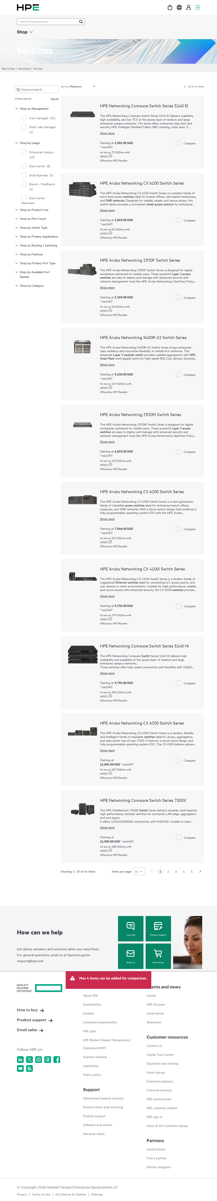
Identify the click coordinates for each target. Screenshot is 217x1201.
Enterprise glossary (160, 1081)
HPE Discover (156, 1004)
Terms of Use (41, 1194)
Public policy (92, 1075)
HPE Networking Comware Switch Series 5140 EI (144, 105)
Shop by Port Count (33, 218)
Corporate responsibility (100, 1022)
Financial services (159, 1090)
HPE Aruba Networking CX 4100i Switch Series (142, 568)
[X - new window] (29, 1059)
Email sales (27, 1029)
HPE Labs (89, 1031)
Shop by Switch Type (33, 227)
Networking (24, 68)
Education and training (162, 1063)
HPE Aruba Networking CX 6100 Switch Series (142, 182)
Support (91, 1089)
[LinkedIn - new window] (20, 1059)
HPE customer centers (162, 1108)
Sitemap (97, 1194)
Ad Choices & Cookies (70, 1194)
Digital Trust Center (160, 1055)
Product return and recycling (103, 1107)
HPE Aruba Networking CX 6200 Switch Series (142, 491)
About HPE (90, 996)
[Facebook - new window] (56, 1059)
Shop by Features (31, 254)
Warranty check (94, 1134)
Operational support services (103, 1098)
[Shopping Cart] (169, 7)
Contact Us (154, 1046)
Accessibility (92, 1004)
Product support (158, 934)
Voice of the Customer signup (167, 1126)
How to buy (158, 962)
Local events (155, 1013)
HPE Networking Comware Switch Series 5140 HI (144, 645)
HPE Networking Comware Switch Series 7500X (143, 800)
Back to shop (8, 68)
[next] (200, 871)
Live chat (130, 934)
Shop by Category (31, 285)
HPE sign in (154, 1117)
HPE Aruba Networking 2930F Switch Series (140, 260)
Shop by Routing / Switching (38, 245)
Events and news (164, 986)
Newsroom (154, 1022)
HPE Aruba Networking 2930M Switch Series (140, 414)
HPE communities (159, 1099)
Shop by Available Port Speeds (35, 274)
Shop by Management (34, 108)
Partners (155, 1140)
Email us (131, 962)
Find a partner (156, 1158)
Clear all (54, 98)
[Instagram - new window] (38, 1059)
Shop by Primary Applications (39, 236)
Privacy (22, 1194)
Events (151, 996)
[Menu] (197, 7)
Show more (28, 203)
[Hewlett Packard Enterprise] (28, 7)
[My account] (188, 7)
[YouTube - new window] (20, 1068)
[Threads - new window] (47, 1059)
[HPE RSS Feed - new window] (29, 1068)
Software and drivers (97, 1125)
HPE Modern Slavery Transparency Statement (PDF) (107, 1044)
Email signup (156, 1072)
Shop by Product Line (34, 210)
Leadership (91, 1066)
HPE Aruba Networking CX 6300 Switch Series (142, 722)
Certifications (156, 1149)
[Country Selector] (179, 7)
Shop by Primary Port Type (37, 263)
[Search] (81, 21)
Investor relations (95, 1057)
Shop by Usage (30, 143)
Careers (88, 1013)
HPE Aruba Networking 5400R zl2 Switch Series (143, 337)
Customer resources (167, 1037)
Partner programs (159, 1167)
